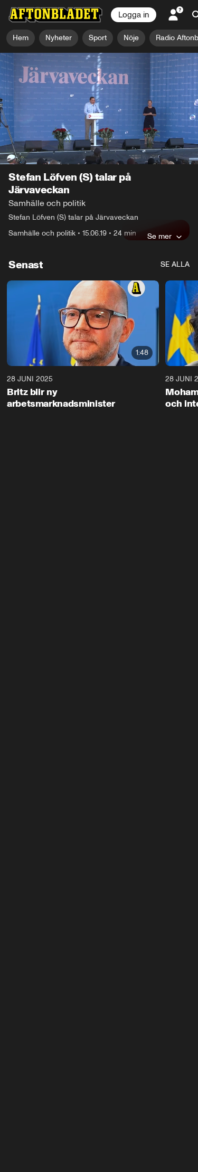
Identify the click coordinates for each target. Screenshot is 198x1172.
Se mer (159, 236)
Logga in (133, 15)
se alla (175, 264)
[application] (99, 108)
